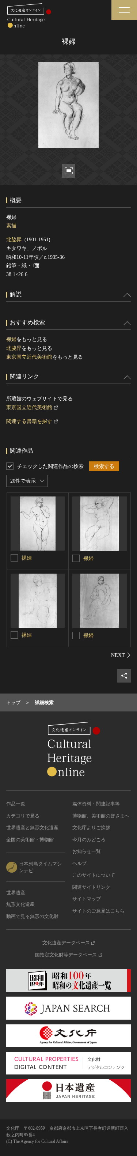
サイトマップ (86, 899)
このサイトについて (93, 875)
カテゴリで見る (22, 816)
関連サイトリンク (91, 887)
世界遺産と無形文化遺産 (32, 827)
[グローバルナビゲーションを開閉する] (124, 10)
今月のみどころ (89, 839)
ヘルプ (79, 863)
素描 (11, 225)
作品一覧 (15, 803)
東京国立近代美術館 (29, 357)
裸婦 (11, 339)
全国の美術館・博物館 (30, 839)
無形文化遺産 (20, 904)
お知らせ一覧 (86, 851)
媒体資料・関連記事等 (96, 803)
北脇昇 (14, 239)
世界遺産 (15, 892)
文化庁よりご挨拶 (91, 827)
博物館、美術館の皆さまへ (100, 816)
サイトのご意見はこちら (98, 911)
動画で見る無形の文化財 (32, 916)
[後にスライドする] (121, 655)
